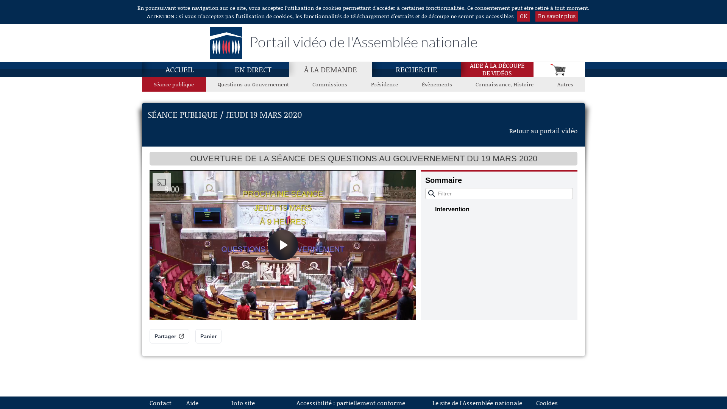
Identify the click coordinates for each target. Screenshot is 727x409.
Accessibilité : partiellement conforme (350, 402)
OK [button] (523, 16)
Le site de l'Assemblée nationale (477, 402)
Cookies (547, 402)
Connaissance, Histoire (505, 84)
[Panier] (559, 69)
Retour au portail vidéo (543, 130)
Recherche (416, 69)
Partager (165, 336)
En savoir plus (557, 16)
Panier (208, 336)
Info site (243, 402)
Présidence (384, 84)
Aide (192, 402)
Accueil (179, 69)
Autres (565, 84)
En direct (253, 69)
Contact (161, 402)
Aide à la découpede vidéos (497, 69)
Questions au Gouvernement (253, 84)
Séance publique (174, 84)
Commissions (329, 84)
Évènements (437, 84)
